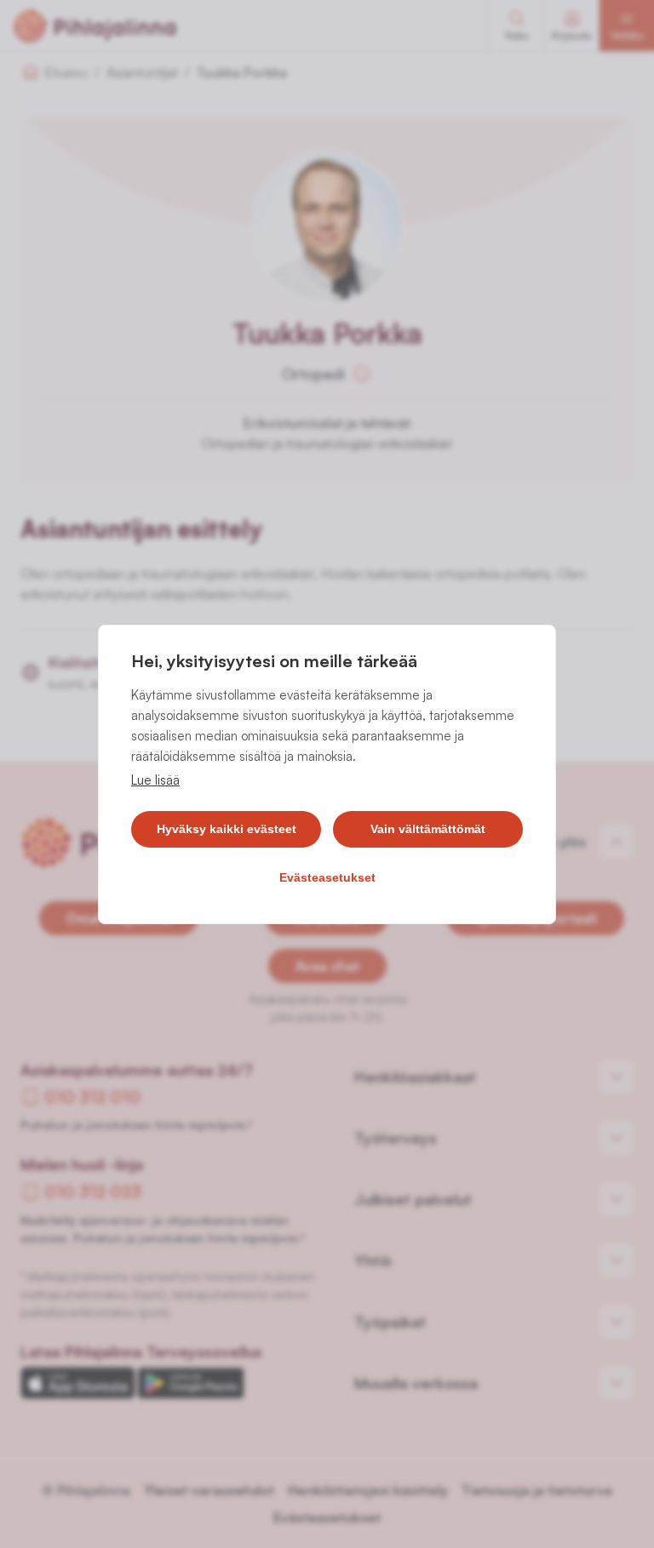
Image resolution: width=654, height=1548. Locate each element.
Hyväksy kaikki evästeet (226, 829)
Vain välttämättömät (427, 829)
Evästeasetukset (327, 877)
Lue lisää (155, 780)
